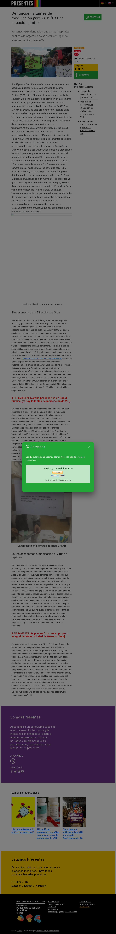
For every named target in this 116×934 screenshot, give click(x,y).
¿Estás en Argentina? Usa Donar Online (58, 480)
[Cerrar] (89, 447)
